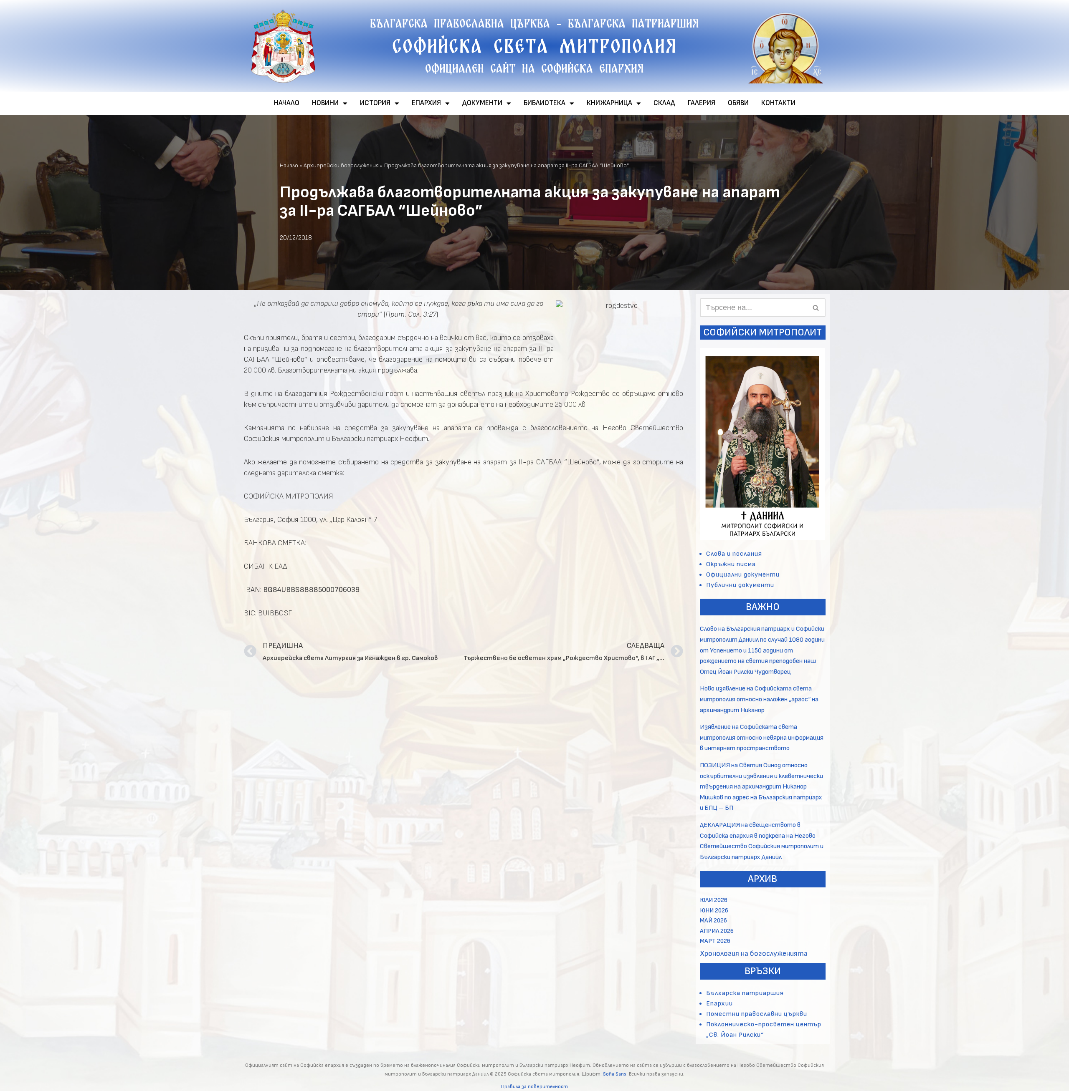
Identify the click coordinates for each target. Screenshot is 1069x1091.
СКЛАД (664, 103)
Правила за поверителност (534, 1086)
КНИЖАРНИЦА (609, 103)
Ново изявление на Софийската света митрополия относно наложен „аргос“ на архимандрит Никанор (759, 699)
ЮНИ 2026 (714, 911)
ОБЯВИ (738, 103)
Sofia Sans (614, 1074)
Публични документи (740, 585)
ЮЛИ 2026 (713, 900)
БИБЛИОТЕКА (544, 103)
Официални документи (743, 575)
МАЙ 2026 (713, 921)
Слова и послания (734, 554)
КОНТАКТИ (778, 103)
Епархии (719, 1004)
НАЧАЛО (286, 103)
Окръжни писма (731, 564)
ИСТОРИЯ (375, 103)
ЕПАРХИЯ (426, 103)
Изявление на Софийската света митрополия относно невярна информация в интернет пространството (761, 737)
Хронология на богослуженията (754, 953)
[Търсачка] (816, 307)
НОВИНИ (325, 103)
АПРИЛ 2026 (717, 931)
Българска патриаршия (745, 993)
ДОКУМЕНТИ (482, 103)
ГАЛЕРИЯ (701, 103)
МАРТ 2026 (715, 941)
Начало (289, 165)
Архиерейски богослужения (341, 165)
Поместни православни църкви (756, 1014)
